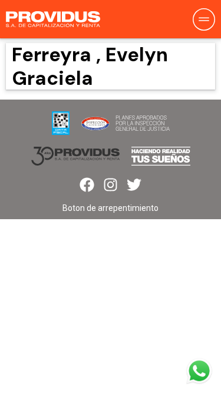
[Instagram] (110, 184)
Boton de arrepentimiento (110, 208)
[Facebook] (87, 184)
